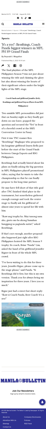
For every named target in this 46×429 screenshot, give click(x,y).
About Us (6, 417)
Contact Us (7, 427)
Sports (5, 38)
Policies (27, 420)
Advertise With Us (9, 420)
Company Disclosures (32, 417)
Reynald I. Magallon (13, 56)
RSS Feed (28, 424)
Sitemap (6, 424)
